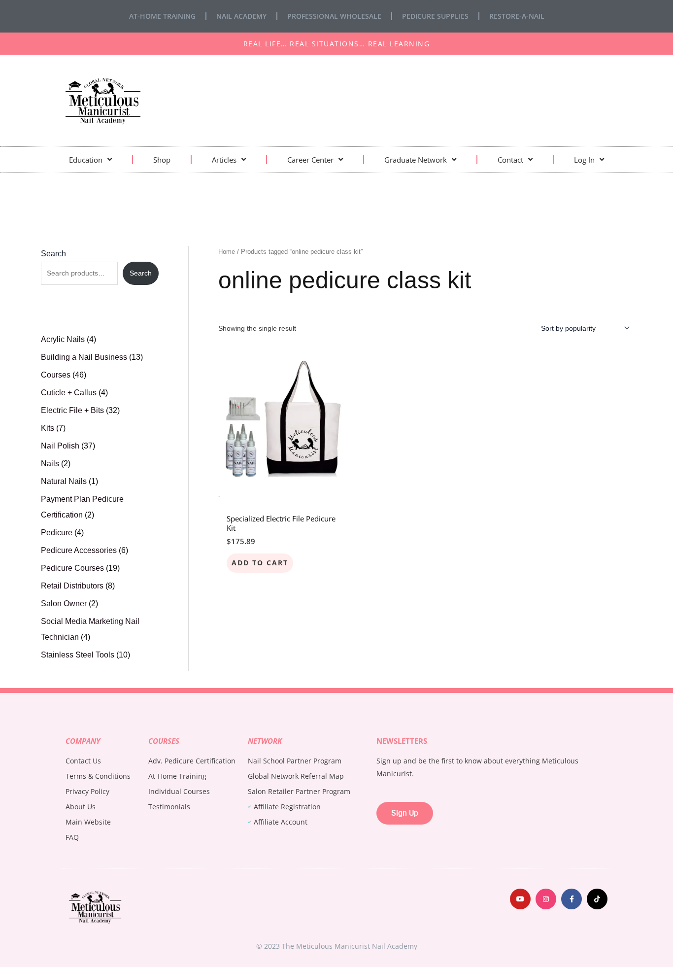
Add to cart (260, 562)
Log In (584, 160)
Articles (224, 160)
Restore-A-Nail (516, 16)
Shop (161, 160)
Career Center (310, 160)
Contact (510, 160)
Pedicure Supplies (435, 16)
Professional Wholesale (334, 16)
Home (226, 251)
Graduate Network (415, 160)
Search (53, 253)
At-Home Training (162, 16)
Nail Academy (241, 16)
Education (85, 160)
